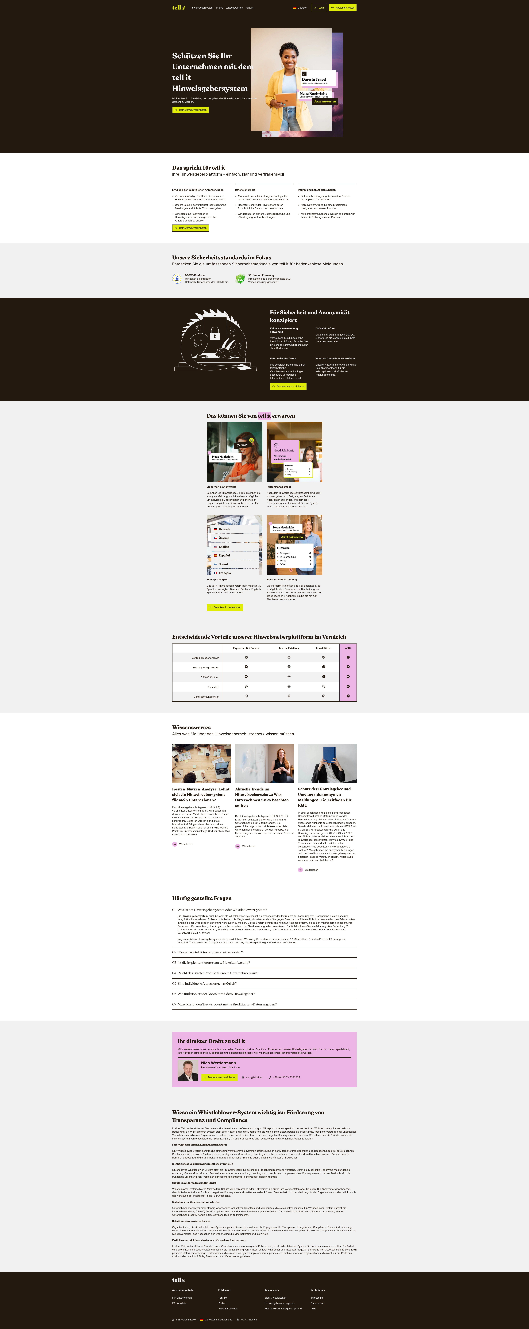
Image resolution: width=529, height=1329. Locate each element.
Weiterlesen (185, 844)
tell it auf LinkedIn (228, 1308)
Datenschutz (318, 1303)
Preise (219, 7)
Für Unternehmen (182, 1297)
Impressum (317, 1297)
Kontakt (249, 7)
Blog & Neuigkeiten (275, 1297)
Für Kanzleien (179, 1303)
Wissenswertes (234, 7)
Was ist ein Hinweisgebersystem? (283, 1308)
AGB (313, 1308)
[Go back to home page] (179, 8)
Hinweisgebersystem (201, 7)
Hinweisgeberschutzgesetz (279, 1303)
